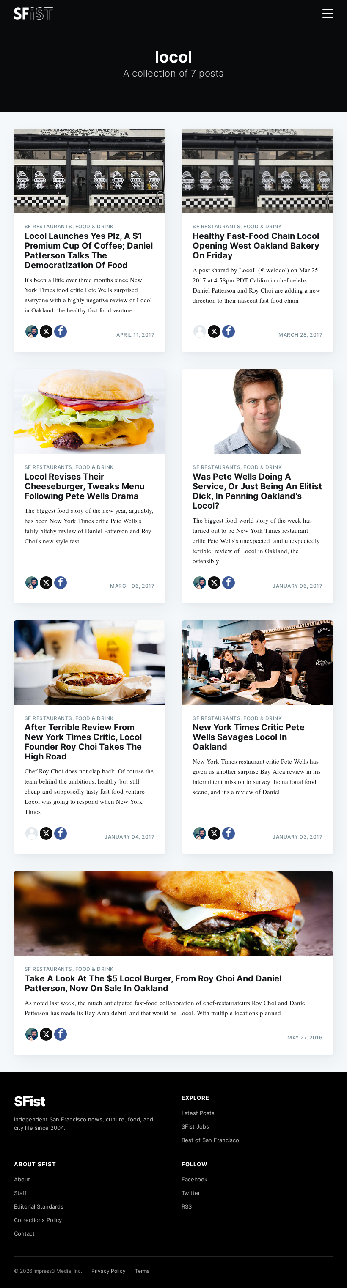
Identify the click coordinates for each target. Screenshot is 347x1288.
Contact (24, 1233)
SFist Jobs (195, 1126)
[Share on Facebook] (60, 331)
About (22, 1179)
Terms (142, 1271)
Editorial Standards (38, 1206)
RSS (187, 1206)
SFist (29, 1101)
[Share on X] (46, 331)
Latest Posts (198, 1113)
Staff (20, 1192)
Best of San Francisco (210, 1140)
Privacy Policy (108, 1271)
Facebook (194, 1179)
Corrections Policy (38, 1220)
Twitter (191, 1192)
